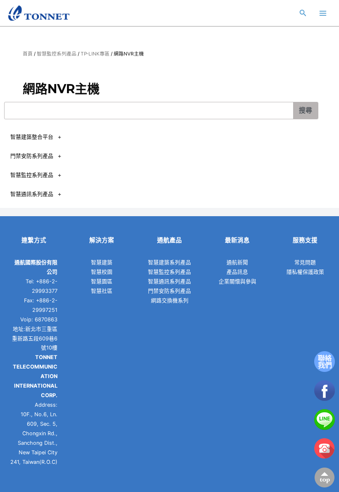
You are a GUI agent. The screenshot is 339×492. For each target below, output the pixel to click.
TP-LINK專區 (95, 54)
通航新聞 (237, 262)
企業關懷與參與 (237, 281)
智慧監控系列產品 (56, 54)
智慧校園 (101, 272)
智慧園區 (101, 281)
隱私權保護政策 (305, 272)
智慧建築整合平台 (31, 137)
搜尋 (305, 110)
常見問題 (305, 262)
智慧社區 (101, 291)
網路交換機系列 (170, 300)
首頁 (28, 54)
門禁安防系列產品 (31, 156)
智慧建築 (101, 262)
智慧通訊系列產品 (31, 194)
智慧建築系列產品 (169, 262)
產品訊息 (237, 272)
